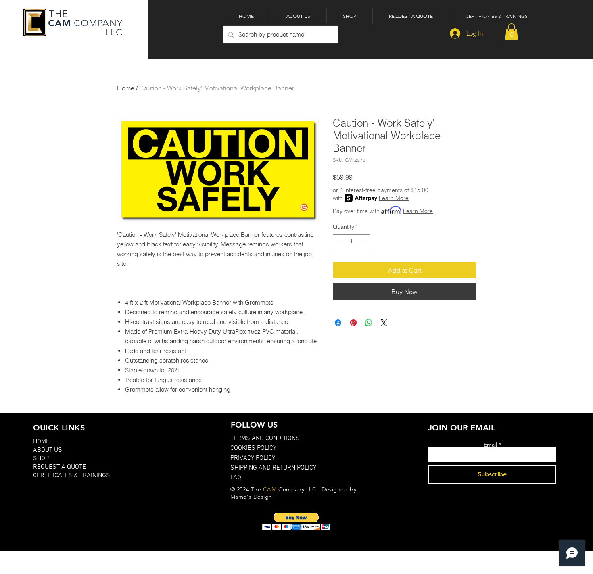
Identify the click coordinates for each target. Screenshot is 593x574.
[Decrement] (339, 242)
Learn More (394, 198)
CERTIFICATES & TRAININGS (71, 476)
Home (125, 88)
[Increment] (364, 242)
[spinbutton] (351, 242)
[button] (511, 31)
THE (57, 13)
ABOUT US (47, 450)
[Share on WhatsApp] (369, 323)
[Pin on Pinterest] (353, 323)
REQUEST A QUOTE (59, 467)
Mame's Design (251, 496)
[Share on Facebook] (338, 323)
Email (490, 444)
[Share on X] (384, 323)
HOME (41, 442)
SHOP (41, 459)
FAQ (235, 478)
